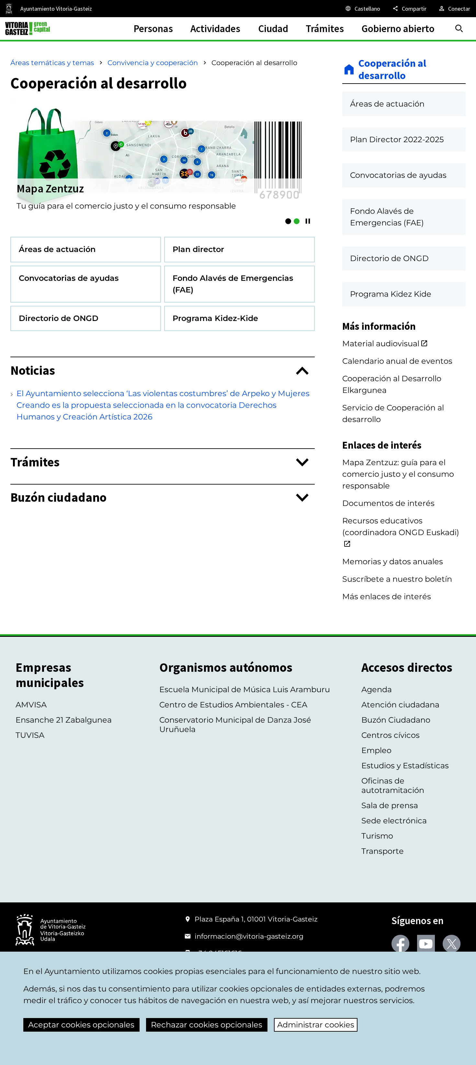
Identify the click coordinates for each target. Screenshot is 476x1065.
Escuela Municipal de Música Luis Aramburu (244, 689)
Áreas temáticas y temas (52, 63)
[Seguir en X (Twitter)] (451, 944)
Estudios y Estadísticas (405, 765)
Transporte (382, 851)
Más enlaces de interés (386, 596)
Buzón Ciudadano (395, 720)
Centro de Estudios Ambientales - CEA (233, 704)
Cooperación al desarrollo (392, 69)
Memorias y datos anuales (392, 561)
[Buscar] (459, 28)
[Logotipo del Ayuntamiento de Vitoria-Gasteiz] (50, 930)
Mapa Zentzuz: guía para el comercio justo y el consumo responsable (398, 474)
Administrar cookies (315, 1024)
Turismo (377, 836)
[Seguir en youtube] (426, 944)
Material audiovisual (380, 343)
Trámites (35, 462)
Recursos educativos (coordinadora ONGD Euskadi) (400, 526)
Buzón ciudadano (58, 497)
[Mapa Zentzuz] (297, 221)
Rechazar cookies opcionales (206, 1024)
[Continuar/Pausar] (307, 221)
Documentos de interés (388, 503)
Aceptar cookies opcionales (81, 1024)
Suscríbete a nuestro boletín (397, 579)
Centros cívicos (390, 735)
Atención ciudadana (400, 704)
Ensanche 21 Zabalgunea (64, 720)
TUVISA (30, 735)
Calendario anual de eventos (397, 361)
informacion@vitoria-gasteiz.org (249, 936)
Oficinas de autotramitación (392, 785)
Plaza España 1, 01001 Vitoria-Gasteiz (256, 919)
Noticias (32, 370)
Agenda (376, 689)
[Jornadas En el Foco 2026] (288, 221)
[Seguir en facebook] (400, 944)
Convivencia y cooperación (153, 63)
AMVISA (31, 704)
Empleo (376, 750)
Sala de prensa (389, 805)
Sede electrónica (394, 820)
